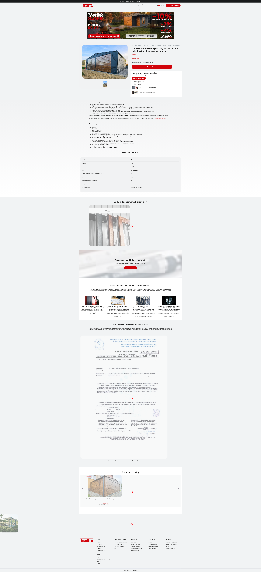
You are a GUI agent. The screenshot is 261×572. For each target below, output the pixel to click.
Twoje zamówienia (153, 544)
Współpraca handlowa (102, 557)
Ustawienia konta (152, 548)
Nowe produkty (134, 542)
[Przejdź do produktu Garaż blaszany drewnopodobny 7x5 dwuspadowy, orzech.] (105, 486)
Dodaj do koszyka (152, 67)
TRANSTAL (132, 45)
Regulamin (99, 542)
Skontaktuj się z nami (138, 78)
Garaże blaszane (138, 45)
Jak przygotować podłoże (171, 542)
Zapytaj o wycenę (130, 268)
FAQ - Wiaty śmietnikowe (119, 544)
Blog (115, 548)
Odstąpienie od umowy (136, 548)
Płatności (99, 548)
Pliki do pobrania (101, 550)
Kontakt (99, 563)
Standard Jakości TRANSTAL (103, 559)
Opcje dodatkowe (135, 546)
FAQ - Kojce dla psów (119, 546)
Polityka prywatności (153, 546)
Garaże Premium (146, 45)
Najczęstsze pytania (170, 548)
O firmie (99, 561)
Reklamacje (99, 544)
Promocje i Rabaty (135, 550)
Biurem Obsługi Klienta (159, 118)
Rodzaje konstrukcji (135, 544)
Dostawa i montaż (101, 546)
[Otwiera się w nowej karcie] (138, 5)
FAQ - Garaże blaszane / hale (120, 542)
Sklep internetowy (130, 570)
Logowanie (151, 542)
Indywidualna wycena (173, 5)
